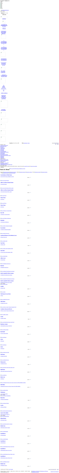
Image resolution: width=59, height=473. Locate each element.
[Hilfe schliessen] (2, 167)
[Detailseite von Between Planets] (4, 403)
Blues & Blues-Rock (3, 146)
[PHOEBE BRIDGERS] (5, 10)
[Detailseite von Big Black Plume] (4, 416)
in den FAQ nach (26, 166)
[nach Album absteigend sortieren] (29, 172)
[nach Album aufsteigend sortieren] (22, 172)
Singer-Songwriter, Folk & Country (5, 155)
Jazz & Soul (2, 149)
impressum (56, 471)
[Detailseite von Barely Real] (3, 284)
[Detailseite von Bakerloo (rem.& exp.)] (5, 263)
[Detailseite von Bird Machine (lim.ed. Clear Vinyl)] (7, 446)
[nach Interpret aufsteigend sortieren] (6, 172)
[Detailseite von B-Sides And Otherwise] (5, 218)
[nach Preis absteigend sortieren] (44, 172)
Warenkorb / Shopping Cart (4, 160)
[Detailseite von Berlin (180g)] (4, 390)
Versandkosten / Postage (3, 163)
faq (53, 471)
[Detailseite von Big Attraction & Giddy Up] (6, 410)
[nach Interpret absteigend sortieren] (13, 172)
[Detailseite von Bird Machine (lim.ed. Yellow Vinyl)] (7, 454)
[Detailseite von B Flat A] (3, 195)
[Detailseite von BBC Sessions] (4, 314)
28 (57, 469)
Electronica (2, 147)
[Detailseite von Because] (3, 337)
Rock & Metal (2, 153)
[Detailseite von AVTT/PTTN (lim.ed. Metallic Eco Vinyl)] (17, 168)
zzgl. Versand (11, 469)
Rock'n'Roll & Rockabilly (4, 154)
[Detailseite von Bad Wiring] (3, 256)
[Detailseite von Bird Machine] (4, 431)
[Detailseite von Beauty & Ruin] (4, 329)
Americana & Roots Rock (4, 145)
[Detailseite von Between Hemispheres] (5, 395)
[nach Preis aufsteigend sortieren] (37, 172)
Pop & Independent (3, 151)
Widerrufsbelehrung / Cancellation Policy (6, 164)
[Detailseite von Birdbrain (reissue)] (4, 461)
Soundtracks (2, 156)
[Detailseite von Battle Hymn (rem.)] (5, 299)
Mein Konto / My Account (4, 159)
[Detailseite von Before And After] (4, 352)
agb (54, 471)
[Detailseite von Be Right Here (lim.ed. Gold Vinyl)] (7, 322)
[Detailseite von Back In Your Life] (4, 233)
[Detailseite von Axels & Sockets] (4, 180)
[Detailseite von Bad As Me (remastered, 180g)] (6, 248)
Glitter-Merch (2, 148)
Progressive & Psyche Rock (4, 152)
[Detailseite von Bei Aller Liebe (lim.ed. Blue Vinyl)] (7, 367)
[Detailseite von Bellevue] (3, 375)
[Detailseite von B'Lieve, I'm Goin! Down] (5, 210)
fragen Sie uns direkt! (34, 166)
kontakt (52, 471)
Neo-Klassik (2, 150)
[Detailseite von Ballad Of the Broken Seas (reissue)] (7, 271)
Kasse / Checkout (2, 161)
